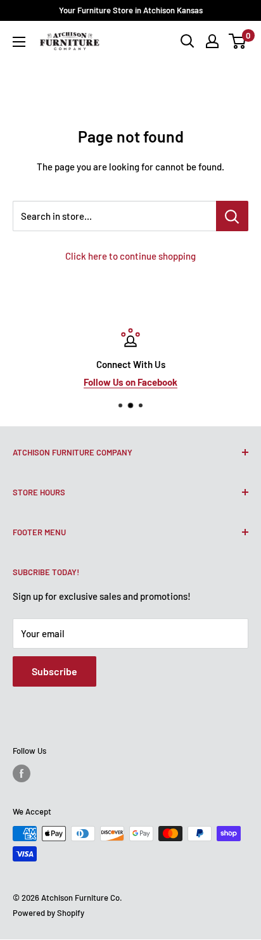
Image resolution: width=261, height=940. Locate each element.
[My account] (212, 41)
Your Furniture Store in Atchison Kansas (131, 10)
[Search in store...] (232, 216)
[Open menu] (19, 42)
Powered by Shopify (48, 913)
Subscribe (54, 671)
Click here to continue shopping (130, 256)
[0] (238, 41)
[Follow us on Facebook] (21, 773)
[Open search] (187, 41)
